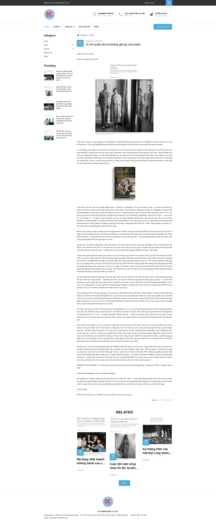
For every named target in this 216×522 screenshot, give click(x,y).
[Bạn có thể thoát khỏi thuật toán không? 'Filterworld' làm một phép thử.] (49, 120)
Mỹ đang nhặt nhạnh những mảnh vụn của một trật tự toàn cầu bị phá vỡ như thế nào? (91, 461)
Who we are (48, 52)
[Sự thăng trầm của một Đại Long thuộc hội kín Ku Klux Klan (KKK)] (49, 106)
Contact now (163, 27)
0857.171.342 (140, 13)
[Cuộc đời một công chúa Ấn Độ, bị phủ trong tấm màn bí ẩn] (49, 91)
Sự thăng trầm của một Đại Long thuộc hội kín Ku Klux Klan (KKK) (156, 451)
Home (46, 41)
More (124, 483)
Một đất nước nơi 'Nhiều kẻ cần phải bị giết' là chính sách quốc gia (108, 395)
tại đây (84, 389)
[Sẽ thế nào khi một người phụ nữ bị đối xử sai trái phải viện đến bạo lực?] (49, 135)
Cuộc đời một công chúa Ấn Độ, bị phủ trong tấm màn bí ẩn (123, 466)
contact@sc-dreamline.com (58, 518)
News (46, 56)
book (92, 35)
